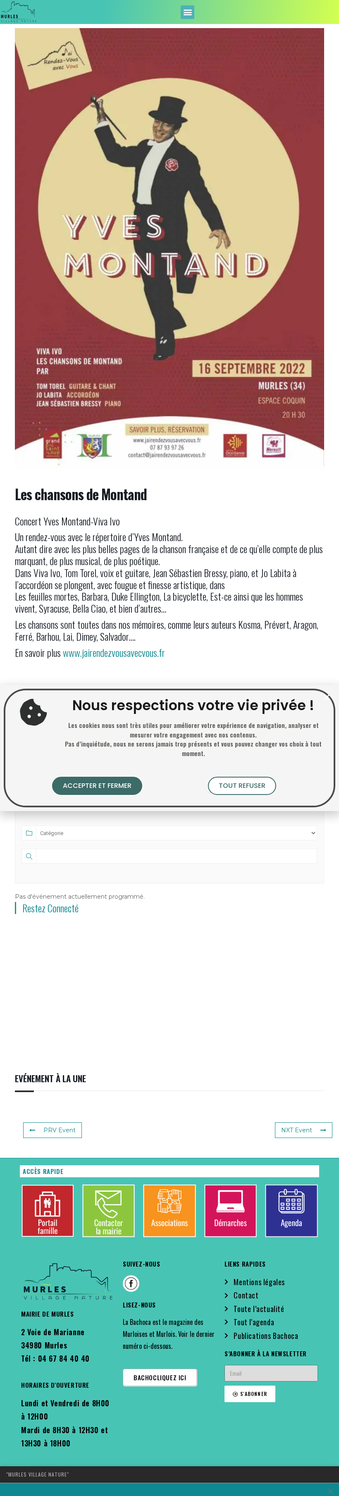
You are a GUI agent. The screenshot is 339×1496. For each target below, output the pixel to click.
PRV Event (59, 1130)
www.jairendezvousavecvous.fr (114, 652)
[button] (187, 12)
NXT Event (296, 1130)
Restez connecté (50, 907)
